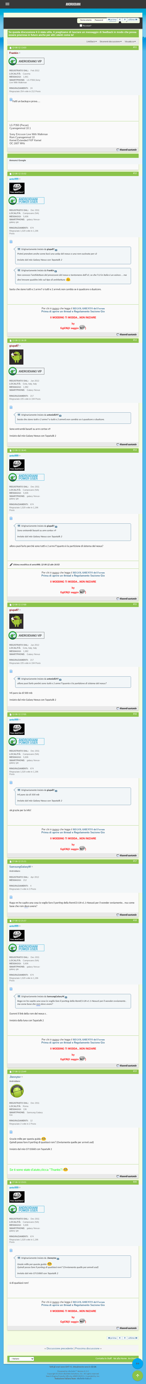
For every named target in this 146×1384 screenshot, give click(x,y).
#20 (135, 1182)
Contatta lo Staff (104, 1358)
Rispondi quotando (128, 150)
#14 (135, 450)
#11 (135, 47)
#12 (135, 173)
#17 (135, 861)
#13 (135, 340)
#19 (135, 1071)
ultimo (131, 19)
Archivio (132, 1358)
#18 (135, 920)
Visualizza (129, 41)
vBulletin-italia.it (84, 1379)
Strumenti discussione (110, 41)
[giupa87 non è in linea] (16, 357)
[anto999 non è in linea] (17, 188)
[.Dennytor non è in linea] (17, 1090)
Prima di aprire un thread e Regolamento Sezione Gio (73, 311)
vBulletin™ (72, 1371)
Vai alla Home (120, 1358)
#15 (135, 604)
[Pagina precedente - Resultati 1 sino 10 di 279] (119, 19)
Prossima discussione (87, 1348)
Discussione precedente (60, 1348)
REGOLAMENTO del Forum (89, 308)
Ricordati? (86, 26)
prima (113, 19)
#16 (135, 714)
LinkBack (90, 41)
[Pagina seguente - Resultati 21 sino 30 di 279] (124, 19)
